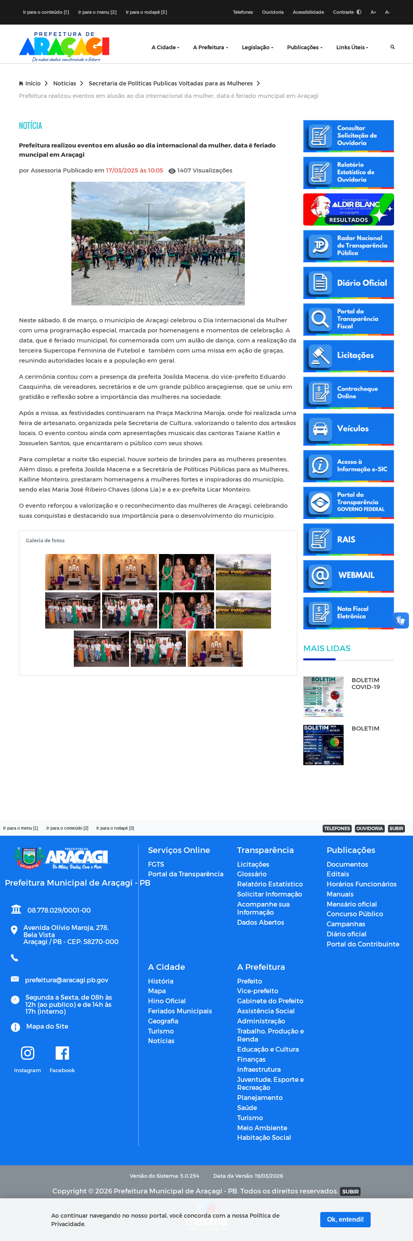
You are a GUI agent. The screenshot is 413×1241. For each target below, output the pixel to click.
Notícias (64, 83)
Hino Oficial (167, 1000)
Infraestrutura (259, 1069)
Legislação (255, 47)
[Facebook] (62, 1053)
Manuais (340, 894)
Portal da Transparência (185, 874)
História (160, 981)
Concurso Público (355, 913)
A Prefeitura (208, 47)
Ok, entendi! (345, 1219)
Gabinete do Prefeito (270, 1000)
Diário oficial (347, 934)
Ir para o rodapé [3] (146, 12)
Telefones (243, 12)
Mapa (157, 990)
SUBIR (396, 828)
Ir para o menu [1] (20, 828)
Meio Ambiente (262, 1127)
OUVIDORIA (370, 828)
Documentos (347, 864)
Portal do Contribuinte (363, 944)
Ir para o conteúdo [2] (67, 828)
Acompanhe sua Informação (263, 908)
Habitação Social (264, 1137)
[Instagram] (27, 1053)
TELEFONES (337, 828)
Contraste (344, 12)
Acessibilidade (308, 12)
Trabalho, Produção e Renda (270, 1035)
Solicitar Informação (269, 894)
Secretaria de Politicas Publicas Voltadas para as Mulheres (171, 83)
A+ (373, 12)
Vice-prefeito (257, 990)
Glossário (252, 874)
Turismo (161, 1031)
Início (33, 83)
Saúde (247, 1107)
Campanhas (346, 924)
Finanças (251, 1059)
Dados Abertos (260, 922)
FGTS (156, 864)
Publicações (303, 47)
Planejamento (260, 1097)
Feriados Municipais (180, 1011)
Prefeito (249, 981)
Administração (261, 1021)
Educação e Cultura (268, 1049)
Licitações (253, 864)
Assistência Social (266, 1011)
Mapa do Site (47, 1026)
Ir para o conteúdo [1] (46, 12)
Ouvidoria (273, 12)
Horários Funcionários (362, 884)
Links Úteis (350, 47)
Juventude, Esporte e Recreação (270, 1083)
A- (387, 12)
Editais (338, 874)
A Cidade (164, 47)
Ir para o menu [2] (97, 12)
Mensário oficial (352, 904)
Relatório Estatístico (270, 884)
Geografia (163, 1021)
